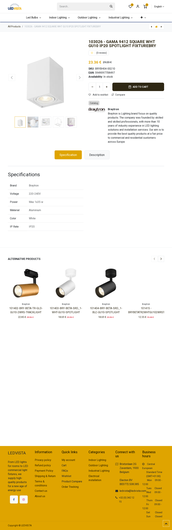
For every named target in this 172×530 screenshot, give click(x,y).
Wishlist (66, 476)
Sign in (137, 6)
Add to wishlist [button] (100, 95)
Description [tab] (97, 155)
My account (68, 460)
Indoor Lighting (97, 460)
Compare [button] (120, 95)
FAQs (65, 470)
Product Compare (72, 481)
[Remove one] (92, 87)
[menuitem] (143, 17)
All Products (14, 26)
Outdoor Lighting (98, 465)
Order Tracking (70, 486)
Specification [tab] (68, 155)
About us (40, 496)
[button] (11, 77)
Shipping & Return (45, 476)
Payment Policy (44, 470)
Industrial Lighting (99, 470)
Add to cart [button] (140, 87)
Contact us (41, 490)
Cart (64, 465)
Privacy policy (43, 460)
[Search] (111, 7)
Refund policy (43, 465)
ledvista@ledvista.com (132, 490)
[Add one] (106, 87)
